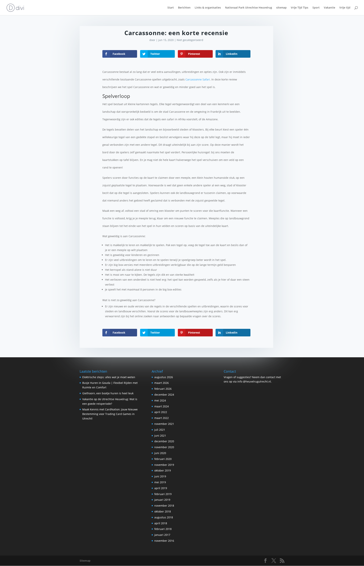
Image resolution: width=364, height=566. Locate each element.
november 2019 (164, 465)
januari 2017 (162, 535)
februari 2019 (163, 494)
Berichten (184, 7)
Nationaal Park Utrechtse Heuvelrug (248, 7)
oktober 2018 (162, 511)
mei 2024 (160, 400)
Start (170, 7)
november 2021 (164, 424)
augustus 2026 (163, 377)
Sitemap (85, 560)
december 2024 (164, 394)
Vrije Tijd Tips (299, 7)
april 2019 (160, 488)
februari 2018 (163, 529)
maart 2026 (161, 383)
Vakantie (329, 7)
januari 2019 (162, 499)
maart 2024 (161, 406)
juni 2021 (160, 435)
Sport (316, 7)
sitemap (281, 7)
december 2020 (164, 441)
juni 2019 (160, 476)
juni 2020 (160, 453)
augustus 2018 (163, 517)
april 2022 (160, 412)
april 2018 (160, 523)
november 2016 (164, 540)
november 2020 (164, 447)
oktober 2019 (162, 470)
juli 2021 (159, 429)
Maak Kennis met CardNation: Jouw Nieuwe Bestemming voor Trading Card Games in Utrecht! (110, 414)
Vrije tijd (344, 7)
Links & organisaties (208, 7)
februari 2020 (163, 459)
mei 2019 (160, 482)
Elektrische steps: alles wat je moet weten (108, 377)
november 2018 (164, 505)
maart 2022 (161, 418)
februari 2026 (163, 388)
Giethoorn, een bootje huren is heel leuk (107, 393)
